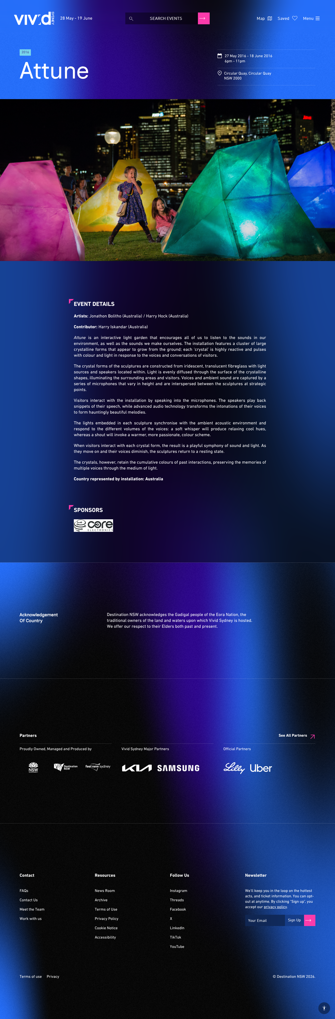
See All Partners (293, 736)
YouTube (177, 947)
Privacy (53, 977)
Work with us (31, 919)
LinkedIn (177, 928)
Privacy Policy (106, 919)
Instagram (178, 891)
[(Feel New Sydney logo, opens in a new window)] (98, 767)
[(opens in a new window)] (93, 525)
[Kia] (137, 768)
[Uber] (261, 768)
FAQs (24, 891)
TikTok (175, 938)
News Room (105, 891)
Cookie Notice (106, 928)
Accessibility (105, 938)
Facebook (178, 910)
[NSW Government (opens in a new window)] (33, 767)
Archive (101, 900)
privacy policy (275, 907)
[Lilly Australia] (234, 768)
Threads (177, 900)
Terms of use (31, 977)
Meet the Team (32, 910)
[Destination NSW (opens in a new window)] (65, 767)
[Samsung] (178, 768)
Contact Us (29, 900)
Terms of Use (106, 910)
